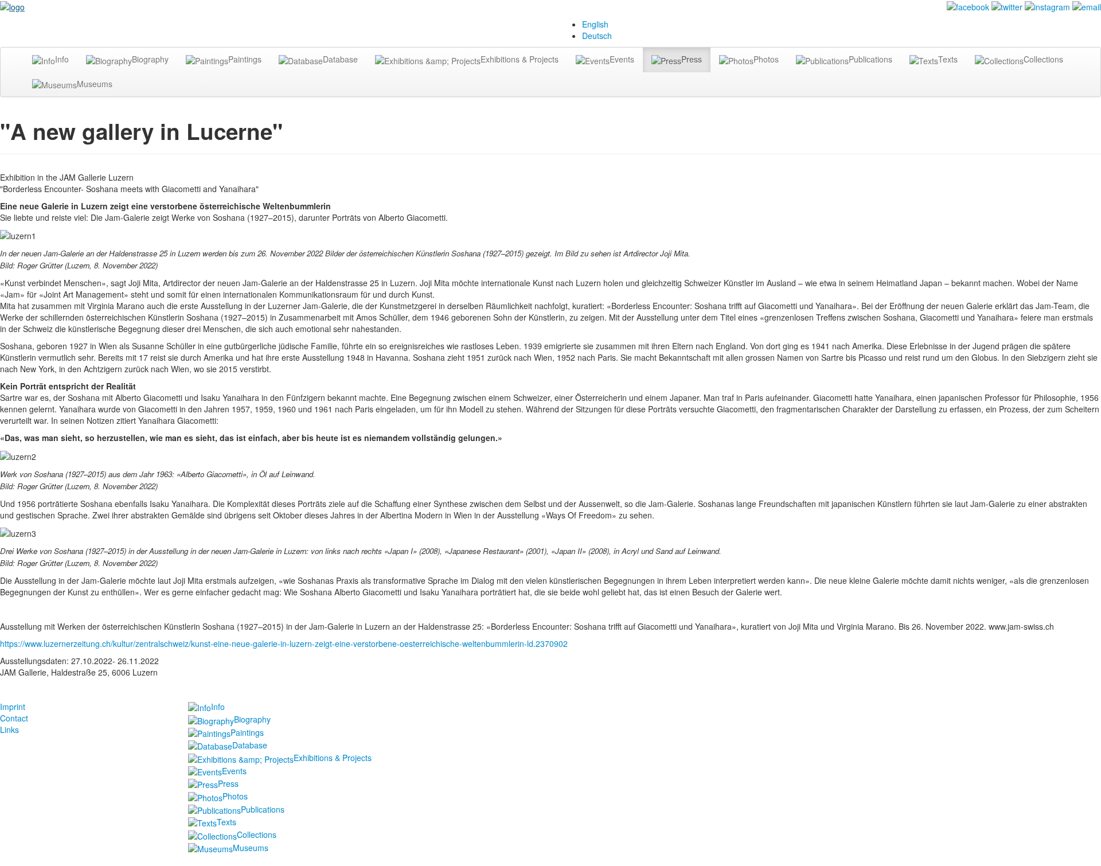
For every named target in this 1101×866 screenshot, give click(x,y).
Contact (14, 718)
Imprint (12, 706)
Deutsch (597, 35)
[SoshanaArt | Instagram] (1047, 5)
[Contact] (1086, 5)
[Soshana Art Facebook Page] (968, 5)
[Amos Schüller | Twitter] (1006, 5)
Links (9, 729)
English (595, 24)
